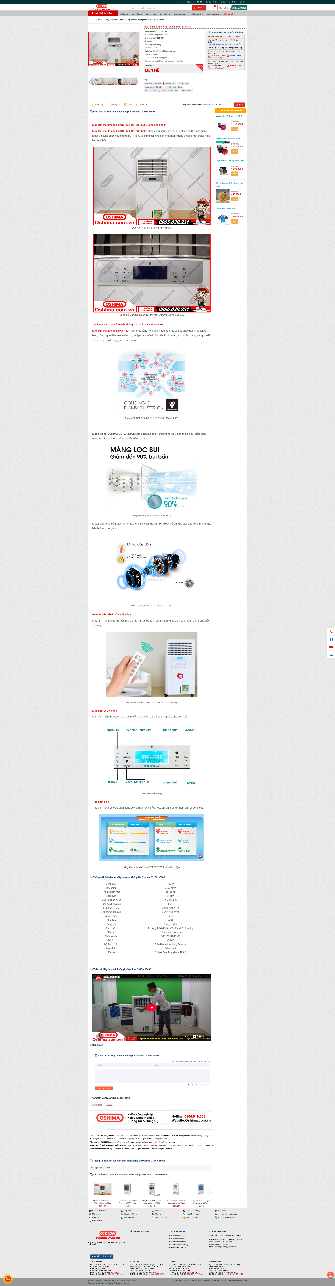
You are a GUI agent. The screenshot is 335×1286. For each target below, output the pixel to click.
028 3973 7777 (234, 36)
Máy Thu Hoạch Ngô (226, 1217)
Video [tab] (129, 105)
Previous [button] (92, 1190)
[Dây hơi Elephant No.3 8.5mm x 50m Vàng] (223, 196)
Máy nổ (158, 1214)
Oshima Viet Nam (116, 1274)
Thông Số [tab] (115, 105)
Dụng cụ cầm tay (99, 1211)
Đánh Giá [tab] (143, 105)
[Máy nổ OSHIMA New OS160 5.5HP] (223, 126)
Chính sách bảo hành (178, 1242)
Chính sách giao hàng (178, 1236)
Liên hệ (126, 1283)
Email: (223, 1247)
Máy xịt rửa (151, 14)
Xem (235, 129)
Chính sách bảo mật (178, 1239)
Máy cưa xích (197, 14)
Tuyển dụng (118, 1283)
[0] (212, 7)
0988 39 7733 (220, 36)
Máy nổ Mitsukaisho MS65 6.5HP (228, 138)
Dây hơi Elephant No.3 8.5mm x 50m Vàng (229, 184)
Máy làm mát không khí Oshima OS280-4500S (176, 1202)
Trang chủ (180, 2)
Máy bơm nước (213, 14)
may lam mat (169, 83)
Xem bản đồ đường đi (216, 58)
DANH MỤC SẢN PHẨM (103, 13)
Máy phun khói (161, 1217)
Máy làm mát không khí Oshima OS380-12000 (102, 1202)
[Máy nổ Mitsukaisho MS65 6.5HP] (223, 148)
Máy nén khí (165, 14)
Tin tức (208, 2)
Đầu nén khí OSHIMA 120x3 (226, 208)
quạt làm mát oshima (174, 87)
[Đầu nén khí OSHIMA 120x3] (223, 218)
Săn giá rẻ (190, 2)
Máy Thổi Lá (97, 1221)
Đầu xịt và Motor (130, 1214)
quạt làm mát (183, 83)
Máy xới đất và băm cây (227, 1214)
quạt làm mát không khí (153, 87)
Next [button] (211, 1190)
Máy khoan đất (181, 14)
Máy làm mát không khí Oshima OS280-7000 (127, 1202)
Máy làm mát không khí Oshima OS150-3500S (161, 91)
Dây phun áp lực (193, 1217)
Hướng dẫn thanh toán (179, 1247)
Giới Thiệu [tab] (100, 105)
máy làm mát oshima (153, 83)
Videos (215, 2)
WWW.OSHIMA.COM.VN (146, 1145)
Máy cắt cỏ (137, 14)
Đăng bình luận (104, 1088)
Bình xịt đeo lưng (193, 1211)
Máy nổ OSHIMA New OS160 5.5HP (229, 116)
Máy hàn (124, 14)
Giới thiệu (200, 2)
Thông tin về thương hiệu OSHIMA (110, 1097)
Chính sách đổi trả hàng (179, 1245)
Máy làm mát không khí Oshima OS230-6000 (201, 1202)
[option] (102, 1193)
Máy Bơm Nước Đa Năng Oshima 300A (230, 161)
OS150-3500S (187, 91)
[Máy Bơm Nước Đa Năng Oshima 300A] (223, 170)
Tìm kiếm (200, 8)
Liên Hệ (242, 2)
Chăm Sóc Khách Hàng (229, 2)
